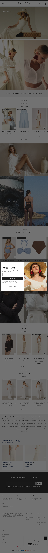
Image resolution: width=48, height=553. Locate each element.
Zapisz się (12, 278)
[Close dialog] (45, 263)
